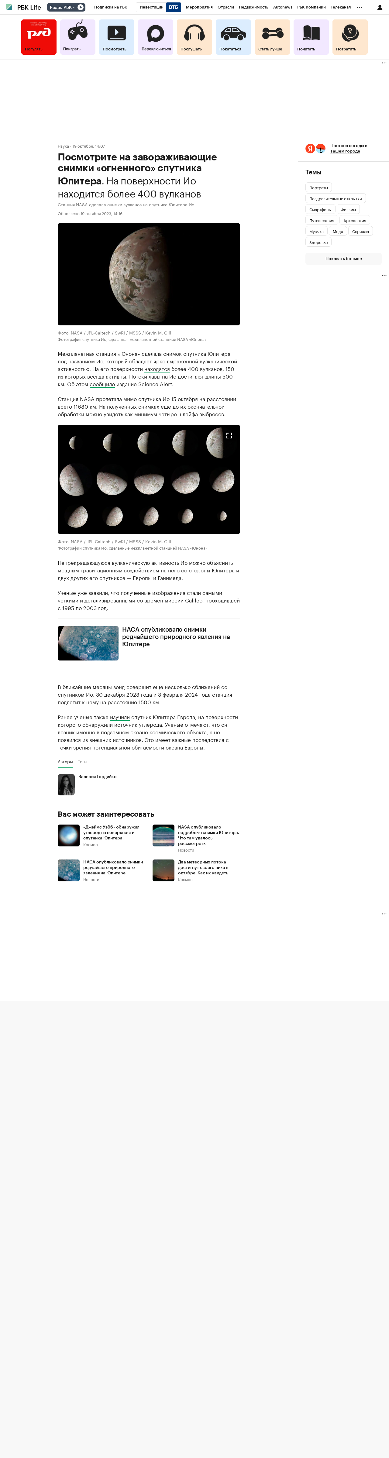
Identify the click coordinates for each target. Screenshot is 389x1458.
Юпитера (219, 353)
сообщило (102, 383)
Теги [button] (82, 761)
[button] (149, 479)
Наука (63, 145)
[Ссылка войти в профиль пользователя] (380, 7)
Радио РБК (61, 7)
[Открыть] (74, 7)
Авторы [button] (65, 761)
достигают (191, 376)
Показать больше (343, 259)
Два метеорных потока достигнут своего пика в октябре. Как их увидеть (203, 867)
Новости (186, 849)
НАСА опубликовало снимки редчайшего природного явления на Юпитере (176, 637)
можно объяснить (211, 562)
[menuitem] (111, 7)
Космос (90, 844)
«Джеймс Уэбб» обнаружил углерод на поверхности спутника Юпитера (111, 832)
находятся (157, 368)
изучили (120, 716)
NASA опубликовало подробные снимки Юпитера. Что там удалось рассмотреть (208, 835)
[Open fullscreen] (229, 436)
